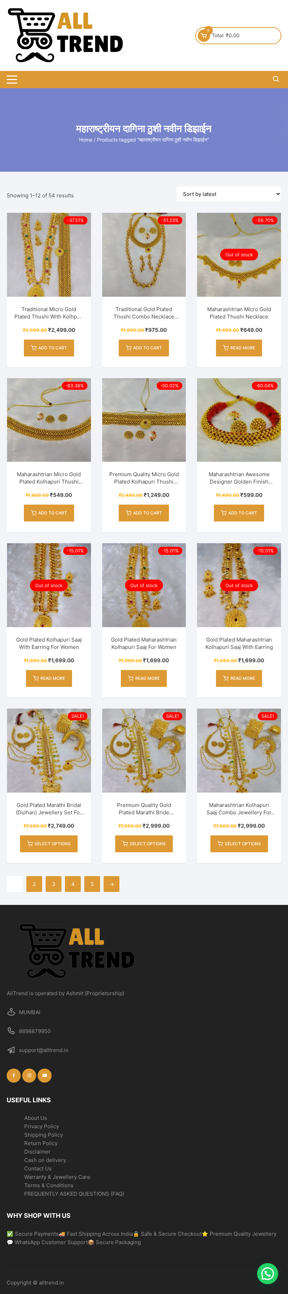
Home (85, 140)
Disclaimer (37, 1151)
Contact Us (38, 1168)
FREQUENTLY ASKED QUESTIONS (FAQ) (74, 1193)
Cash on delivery (45, 1160)
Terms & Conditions (48, 1185)
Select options (52, 843)
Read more (242, 347)
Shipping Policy (43, 1134)
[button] (267, 1273)
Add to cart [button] (52, 347)
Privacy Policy (41, 1126)
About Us (35, 1118)
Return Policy (41, 1143)
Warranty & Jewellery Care (57, 1177)
